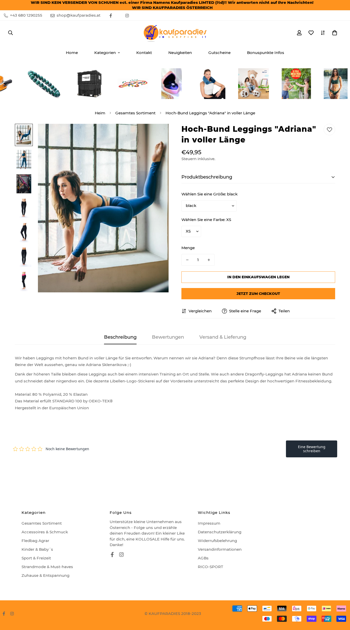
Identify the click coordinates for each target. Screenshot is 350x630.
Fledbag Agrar (35, 540)
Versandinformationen (220, 549)
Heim (100, 112)
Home (72, 52)
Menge (188, 247)
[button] (335, 33)
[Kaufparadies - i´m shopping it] (175, 33)
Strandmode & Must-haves (47, 566)
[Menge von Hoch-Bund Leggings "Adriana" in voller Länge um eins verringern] (187, 260)
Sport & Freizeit (36, 558)
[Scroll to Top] (340, 602)
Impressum (209, 523)
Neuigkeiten (180, 52)
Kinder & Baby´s (37, 549)
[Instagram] (127, 16)
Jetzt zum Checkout (258, 293)
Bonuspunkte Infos (265, 52)
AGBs (203, 558)
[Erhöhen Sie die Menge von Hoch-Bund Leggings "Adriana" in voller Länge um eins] (208, 260)
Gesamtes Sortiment (135, 112)
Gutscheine (219, 52)
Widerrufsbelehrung (217, 540)
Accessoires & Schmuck (45, 531)
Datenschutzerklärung (219, 531)
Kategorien (105, 52)
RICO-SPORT (210, 566)
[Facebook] (111, 16)
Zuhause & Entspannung (45, 575)
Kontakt (144, 52)
